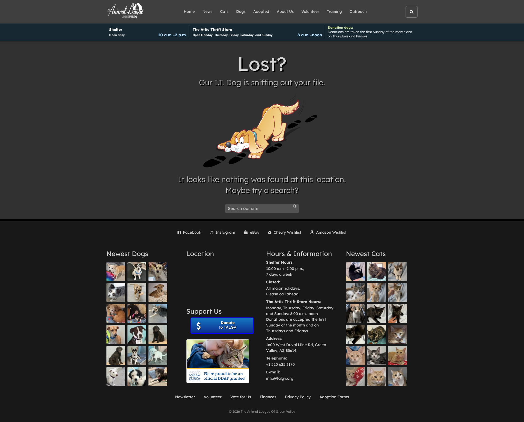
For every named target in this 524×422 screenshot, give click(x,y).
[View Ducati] (397, 292)
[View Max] (115, 292)
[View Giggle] (355, 355)
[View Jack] (136, 355)
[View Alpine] (157, 376)
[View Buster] (157, 271)
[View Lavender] (157, 334)
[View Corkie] (157, 292)
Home (189, 11)
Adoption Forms (334, 396)
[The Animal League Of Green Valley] (125, 11)
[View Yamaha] (397, 271)
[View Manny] (115, 376)
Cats (224, 11)
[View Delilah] (376, 334)
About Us (285, 11)
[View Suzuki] (355, 292)
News (208, 11)
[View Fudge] (376, 271)
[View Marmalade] (397, 376)
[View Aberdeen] (376, 313)
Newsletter (185, 396)
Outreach (358, 11)
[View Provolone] (376, 376)
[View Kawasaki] (376, 292)
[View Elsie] (397, 355)
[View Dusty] (157, 313)
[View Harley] (355, 313)
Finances (268, 396)
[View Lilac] (115, 355)
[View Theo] (136, 292)
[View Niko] (115, 334)
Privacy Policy (298, 396)
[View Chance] (136, 271)
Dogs (241, 11)
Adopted (261, 11)
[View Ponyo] (115, 313)
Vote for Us (240, 396)
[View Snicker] (397, 334)
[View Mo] (157, 355)
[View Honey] (115, 271)
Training (334, 11)
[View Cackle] (376, 355)
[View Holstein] (355, 334)
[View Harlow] (355, 271)
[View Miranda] (136, 313)
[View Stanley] (136, 334)
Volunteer (310, 11)
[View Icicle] (136, 376)
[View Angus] (397, 313)
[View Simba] (355, 376)
